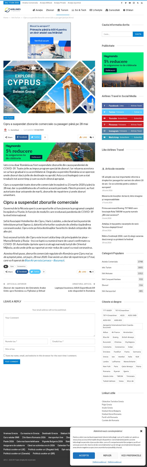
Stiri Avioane (107, 273)
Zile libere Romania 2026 (34, 437)
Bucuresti (107, 342)
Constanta (107, 347)
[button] (141, 431)
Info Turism (8, 118)
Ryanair (117, 371)
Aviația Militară (46, 3)
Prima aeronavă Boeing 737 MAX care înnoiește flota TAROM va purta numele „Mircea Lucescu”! (120, 211)
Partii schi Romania (110, 417)
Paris (116, 367)
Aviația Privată (60, 3)
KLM (137, 357)
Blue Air (106, 337)
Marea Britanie (129, 362)
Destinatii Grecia (50, 433)
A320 (122, 315)
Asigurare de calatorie (14, 445)
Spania (126, 371)
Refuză (107, 455)
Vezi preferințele (131, 455)
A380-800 (118, 320)
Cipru (12, 266)
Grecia (105, 357)
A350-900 (107, 320)
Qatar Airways (127, 367)
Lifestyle (97, 10)
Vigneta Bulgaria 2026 (52, 441)
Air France (116, 332)
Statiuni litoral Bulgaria (111, 411)
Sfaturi (129, 10)
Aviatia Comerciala (30, 3)
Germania (137, 352)
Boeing (115, 337)
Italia (130, 357)
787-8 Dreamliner (122, 311)
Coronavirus (21, 266)
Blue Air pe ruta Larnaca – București (44, 260)
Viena (121, 381)
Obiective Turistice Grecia (113, 401)
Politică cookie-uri (99, 462)
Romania (106, 371)
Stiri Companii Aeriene (111, 279)
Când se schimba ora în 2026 (41, 445)
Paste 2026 (8, 441)
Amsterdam (128, 332)
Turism (64, 10)
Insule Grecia (107, 408)
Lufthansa (116, 362)
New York (106, 367)
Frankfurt (117, 352)
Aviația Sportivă (74, 3)
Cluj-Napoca (130, 342)
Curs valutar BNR (11, 437)
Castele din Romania (110, 420)
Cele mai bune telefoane (28, 441)
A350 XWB (132, 315)
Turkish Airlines (109, 381)
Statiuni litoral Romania (111, 414)
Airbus (105, 332)
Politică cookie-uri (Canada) (16, 453)
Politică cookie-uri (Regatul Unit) (43, 449)
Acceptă (84, 455)
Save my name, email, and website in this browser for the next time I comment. (41, 355)
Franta (126, 352)
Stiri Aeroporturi (109, 291)
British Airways (128, 337)
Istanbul (121, 357)
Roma (138, 367)
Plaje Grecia (107, 404)
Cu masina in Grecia (30, 433)
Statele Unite (108, 376)
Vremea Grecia (10, 433)
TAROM (120, 376)
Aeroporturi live (55, 437)
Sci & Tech (80, 10)
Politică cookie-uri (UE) (14, 449)
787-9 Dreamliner (110, 315)
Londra (106, 362)
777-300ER (107, 311)
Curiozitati (114, 10)
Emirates (106, 352)
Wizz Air (130, 381)
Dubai (130, 347)
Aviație (39, 10)
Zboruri (50, 10)
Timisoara (130, 376)
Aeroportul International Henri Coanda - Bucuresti (118, 326)
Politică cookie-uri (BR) (44, 453)
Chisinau (117, 342)
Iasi (113, 357)
